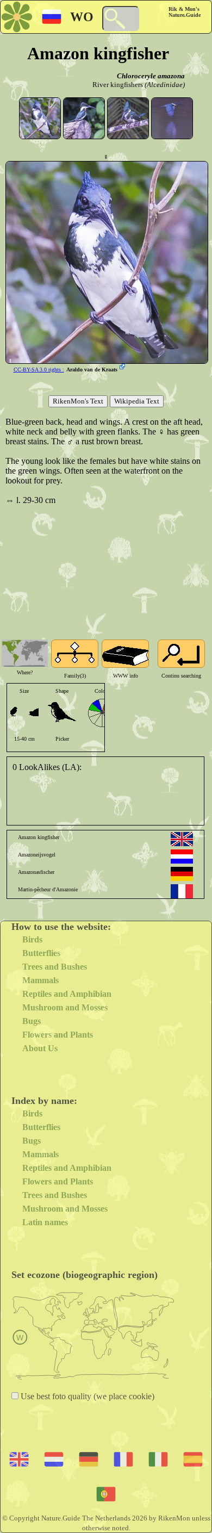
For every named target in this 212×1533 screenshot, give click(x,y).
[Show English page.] (182, 839)
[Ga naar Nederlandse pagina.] (182, 856)
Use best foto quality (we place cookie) (86, 1396)
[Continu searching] (181, 654)
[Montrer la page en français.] (182, 891)
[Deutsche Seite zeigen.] (182, 874)
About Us (40, 1048)
